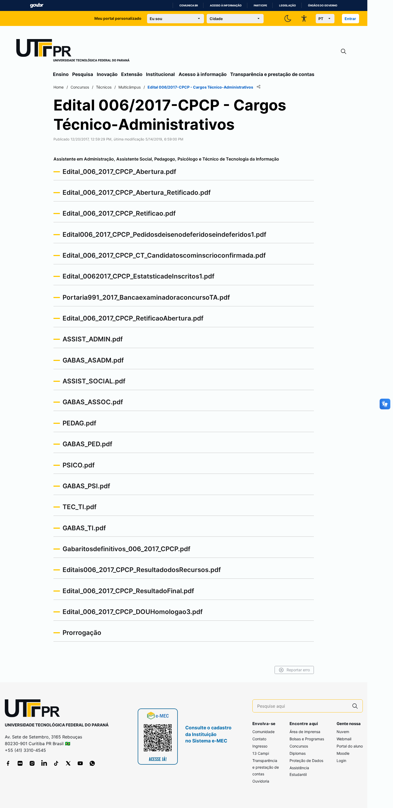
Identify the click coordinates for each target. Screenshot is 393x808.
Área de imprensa (305, 731)
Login (341, 760)
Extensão (131, 74)
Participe (260, 5)
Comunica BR (188, 5)
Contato (259, 739)
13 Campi (260, 753)
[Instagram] (32, 763)
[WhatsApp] (92, 763)
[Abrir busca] (343, 51)
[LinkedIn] (44, 763)
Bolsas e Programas (307, 739)
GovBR (36, 5)
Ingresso (259, 746)
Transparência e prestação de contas (272, 74)
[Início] (73, 51)
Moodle (343, 753)
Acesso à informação (226, 5)
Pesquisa (82, 74)
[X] (68, 763)
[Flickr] (20, 763)
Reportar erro (298, 670)
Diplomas (298, 753)
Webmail (344, 739)
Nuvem (343, 731)
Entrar (350, 18)
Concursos (299, 746)
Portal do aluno (350, 746)
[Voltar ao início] (34, 709)
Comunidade (263, 731)
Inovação (107, 74)
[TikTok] (56, 763)
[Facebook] (8, 763)
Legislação (287, 5)
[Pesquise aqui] (355, 706)
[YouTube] (80, 763)
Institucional (160, 74)
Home (58, 87)
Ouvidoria (260, 781)
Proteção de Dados (306, 760)
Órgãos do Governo (322, 5)
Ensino (61, 74)
